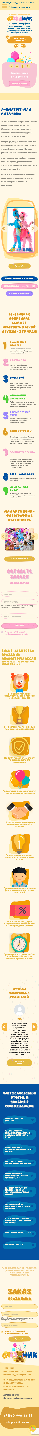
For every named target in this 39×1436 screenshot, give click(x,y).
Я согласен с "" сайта (16, 633)
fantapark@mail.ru (16, 1421)
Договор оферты (11, 1394)
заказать (19, 83)
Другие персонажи (19, 559)
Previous (4, 228)
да (16, 46)
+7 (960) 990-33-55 (17, 1415)
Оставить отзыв (19, 1063)
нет (23, 46)
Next (34, 228)
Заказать (19, 266)
